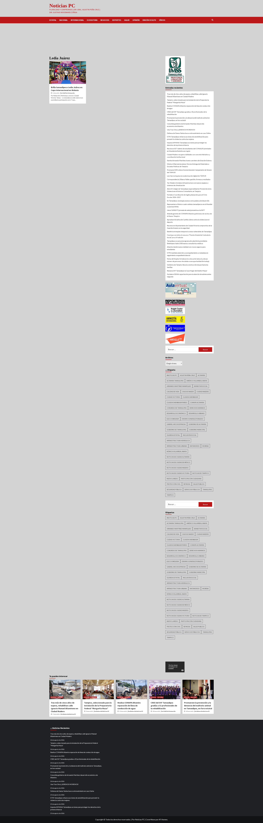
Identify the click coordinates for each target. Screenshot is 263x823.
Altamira (201, 375)
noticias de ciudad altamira (178, 457)
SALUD (126, 20)
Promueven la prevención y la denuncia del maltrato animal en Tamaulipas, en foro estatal (188, 119)
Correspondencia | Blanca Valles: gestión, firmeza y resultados (188, 179)
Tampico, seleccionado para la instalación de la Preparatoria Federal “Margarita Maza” (188, 101)
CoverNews (150, 819)
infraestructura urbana (177, 446)
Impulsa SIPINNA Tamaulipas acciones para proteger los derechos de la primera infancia (187, 144)
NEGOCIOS (104, 20)
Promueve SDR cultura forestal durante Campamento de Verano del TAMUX (189, 171)
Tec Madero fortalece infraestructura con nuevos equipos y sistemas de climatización (187, 184)
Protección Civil (174, 484)
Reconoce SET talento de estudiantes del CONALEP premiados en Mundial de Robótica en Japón (189, 150)
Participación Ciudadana (191, 478)
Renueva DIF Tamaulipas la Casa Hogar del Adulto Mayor (187, 271)
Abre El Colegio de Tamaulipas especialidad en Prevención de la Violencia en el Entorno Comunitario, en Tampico (189, 190)
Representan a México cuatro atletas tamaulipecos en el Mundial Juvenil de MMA (189, 205)
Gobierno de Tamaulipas (176, 430)
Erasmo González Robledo (192, 419)
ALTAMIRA (120, 697)
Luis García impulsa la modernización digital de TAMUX (186, 176)
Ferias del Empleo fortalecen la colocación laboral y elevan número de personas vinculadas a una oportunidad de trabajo (188, 260)
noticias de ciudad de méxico (178, 462)
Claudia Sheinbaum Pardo (177, 402)
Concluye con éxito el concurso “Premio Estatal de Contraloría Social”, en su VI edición (188, 236)
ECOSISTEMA (92, 20)
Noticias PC (62, 6)
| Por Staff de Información (67, 93)
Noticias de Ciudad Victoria (178, 473)
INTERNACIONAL (77, 20)
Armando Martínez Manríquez (179, 386)
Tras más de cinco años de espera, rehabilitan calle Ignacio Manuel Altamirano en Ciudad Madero (187, 95)
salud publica (198, 484)
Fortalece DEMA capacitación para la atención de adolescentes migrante (189, 275)
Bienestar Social (201, 386)
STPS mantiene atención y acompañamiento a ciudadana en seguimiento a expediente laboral (187, 254)
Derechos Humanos (197, 408)
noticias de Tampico (200, 473)
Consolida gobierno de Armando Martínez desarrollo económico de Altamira (185, 125)
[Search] (212, 20)
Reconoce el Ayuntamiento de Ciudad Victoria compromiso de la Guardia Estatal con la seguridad (189, 227)
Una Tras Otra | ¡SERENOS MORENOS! (181, 130)
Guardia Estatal (173, 435)
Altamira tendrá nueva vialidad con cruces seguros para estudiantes (186, 248)
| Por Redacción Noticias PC (68, 714)
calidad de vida (173, 391)
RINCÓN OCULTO (149, 20)
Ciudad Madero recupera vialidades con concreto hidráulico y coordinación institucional (188, 156)
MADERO (60, 697)
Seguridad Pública (174, 489)
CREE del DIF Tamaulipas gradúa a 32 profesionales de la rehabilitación (187, 113)
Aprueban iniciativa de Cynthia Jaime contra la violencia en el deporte (188, 221)
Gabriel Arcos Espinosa (176, 424)
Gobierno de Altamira (197, 424)
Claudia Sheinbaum (190, 397)
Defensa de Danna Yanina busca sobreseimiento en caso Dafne (189, 133)
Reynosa (186, 484)
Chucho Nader (188, 391)
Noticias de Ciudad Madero (178, 468)
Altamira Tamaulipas (175, 381)
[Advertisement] (131, 38)
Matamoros (194, 446)
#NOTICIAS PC (172, 375)
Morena (205, 446)
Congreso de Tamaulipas (177, 408)
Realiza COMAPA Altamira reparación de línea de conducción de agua (188, 107)
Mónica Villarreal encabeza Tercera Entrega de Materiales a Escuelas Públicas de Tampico (188, 165)
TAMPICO (93, 697)
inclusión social (189, 435)
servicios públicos (192, 489)
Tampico (170, 495)
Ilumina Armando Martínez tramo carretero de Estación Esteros (189, 160)
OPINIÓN (136, 20)
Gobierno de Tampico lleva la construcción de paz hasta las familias (187, 266)
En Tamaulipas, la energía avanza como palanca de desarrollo (188, 201)
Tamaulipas (207, 489)
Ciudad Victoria (173, 397)
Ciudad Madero (203, 391)
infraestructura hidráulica (178, 440)
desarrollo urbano (197, 413)
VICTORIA (160, 697)
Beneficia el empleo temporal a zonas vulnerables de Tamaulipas (189, 231)
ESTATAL (52, 20)
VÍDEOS (162, 20)
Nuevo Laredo (172, 478)
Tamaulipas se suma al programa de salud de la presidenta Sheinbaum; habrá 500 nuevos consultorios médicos (187, 242)
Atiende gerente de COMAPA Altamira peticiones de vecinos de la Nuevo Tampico (189, 215)
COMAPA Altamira (197, 402)
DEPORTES (116, 20)
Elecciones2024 (173, 419)
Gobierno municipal (197, 430)
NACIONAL (63, 20)
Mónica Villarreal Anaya (177, 451)
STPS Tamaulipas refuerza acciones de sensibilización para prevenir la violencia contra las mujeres (187, 138)
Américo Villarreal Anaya (196, 381)
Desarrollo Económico (176, 413)
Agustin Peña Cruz (187, 375)
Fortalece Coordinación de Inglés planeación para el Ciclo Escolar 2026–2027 (187, 196)
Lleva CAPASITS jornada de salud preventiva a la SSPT (186, 210)
